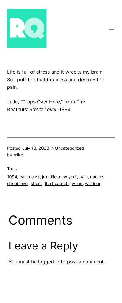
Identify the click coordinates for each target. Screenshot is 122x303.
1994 (12, 176)
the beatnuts (57, 183)
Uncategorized (69, 147)
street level (17, 183)
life (54, 176)
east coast (30, 176)
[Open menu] (111, 28)
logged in (48, 262)
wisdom (92, 183)
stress (36, 183)
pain (83, 176)
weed (77, 183)
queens (97, 176)
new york (68, 176)
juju (45, 176)
